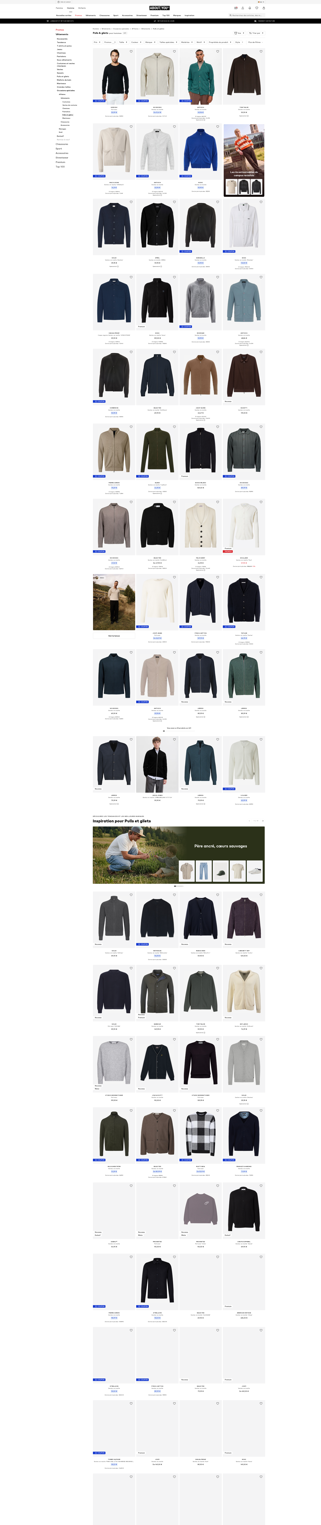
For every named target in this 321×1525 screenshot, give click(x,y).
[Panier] (263, 8)
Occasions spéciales (121, 29)
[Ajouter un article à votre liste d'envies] (131, 51)
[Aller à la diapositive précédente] (249, 821)
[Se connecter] (242, 8)
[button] (239, 33)
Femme (59, 8)
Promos (107, 42)
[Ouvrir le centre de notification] (249, 8)
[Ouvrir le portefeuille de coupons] (235, 8)
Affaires (135, 29)
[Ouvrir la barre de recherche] (229, 15)
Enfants (82, 8)
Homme (70, 8)
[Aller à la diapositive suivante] (263, 821)
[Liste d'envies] (256, 8)
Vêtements (106, 29)
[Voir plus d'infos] (114, 118)
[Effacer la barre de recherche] (263, 15)
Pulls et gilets (158, 29)
